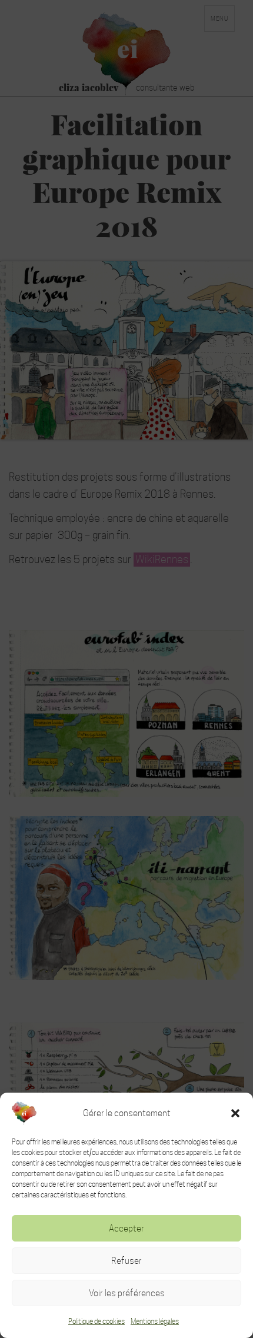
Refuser (126, 1261)
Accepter (126, 1228)
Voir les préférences (127, 1293)
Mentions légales (155, 1321)
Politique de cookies (96, 1321)
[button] (235, 1113)
